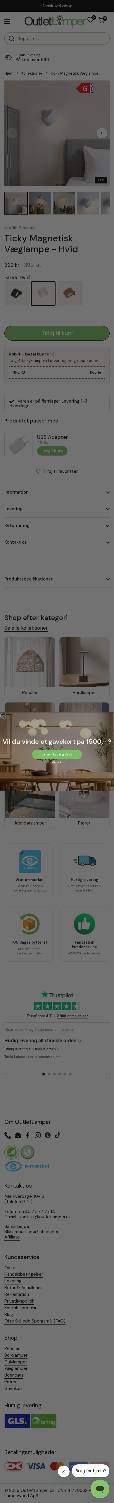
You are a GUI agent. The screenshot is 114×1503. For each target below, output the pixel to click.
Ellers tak (57, 762)
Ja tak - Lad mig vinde (57, 754)
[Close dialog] (3, 715)
